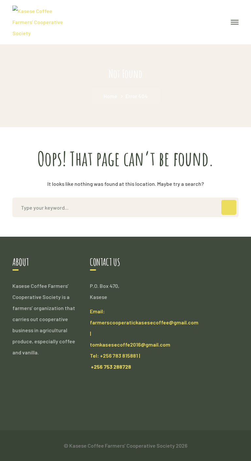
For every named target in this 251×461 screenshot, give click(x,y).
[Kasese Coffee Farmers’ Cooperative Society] (40, 21)
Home (110, 96)
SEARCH (228, 207)
